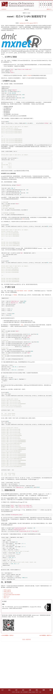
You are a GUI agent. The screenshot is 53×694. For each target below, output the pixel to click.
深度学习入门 (7, 596)
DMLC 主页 (6, 597)
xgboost (31, 23)
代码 (23, 219)
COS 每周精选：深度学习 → (45, 635)
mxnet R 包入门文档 (8, 593)
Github (30, 692)
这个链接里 (28, 75)
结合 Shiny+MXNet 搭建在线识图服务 (12, 594)
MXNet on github (7, 590)
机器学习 (24, 13)
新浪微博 (25, 692)
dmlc (25, 23)
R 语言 (29, 13)
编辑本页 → (49, 9)
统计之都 (15, 692)
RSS (40, 692)
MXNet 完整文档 (7, 591)
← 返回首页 (3, 9)
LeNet (22, 324)
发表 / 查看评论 (26, 639)
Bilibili (33, 692)
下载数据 (15, 295)
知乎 (37, 692)
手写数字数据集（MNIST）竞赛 (23, 290)
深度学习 (35, 23)
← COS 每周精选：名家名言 (7, 635)
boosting (21, 23)
